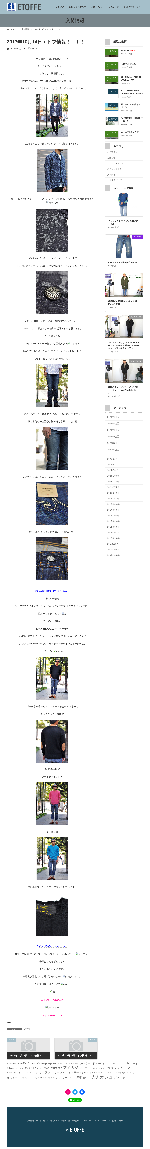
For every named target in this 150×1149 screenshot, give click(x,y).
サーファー (46, 1072)
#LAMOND (23, 1063)
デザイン (24, 1078)
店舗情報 (30, 1121)
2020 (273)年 (113, 493)
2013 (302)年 (113, 532)
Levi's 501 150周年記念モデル (122, 262)
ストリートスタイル (120, 1073)
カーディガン (12, 1073)
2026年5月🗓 (113, 436)
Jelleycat (135, 1064)
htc (129, 1063)
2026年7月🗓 (113, 423)
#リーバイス (101, 1064)
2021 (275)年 (113, 487)
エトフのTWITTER (52, 1015)
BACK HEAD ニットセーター (52, 946)
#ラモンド (89, 1063)
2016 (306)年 (113, 515)
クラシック (34, 1073)
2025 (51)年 (112, 464)
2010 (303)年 (113, 549)
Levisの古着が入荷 (130, 132)
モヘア (58, 1078)
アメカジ (70, 1068)
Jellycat (10, 1068)
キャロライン (23, 1073)
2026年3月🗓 (113, 450)
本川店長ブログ (114, 180)
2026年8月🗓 (113, 417)
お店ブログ (112, 152)
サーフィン (61, 1072)
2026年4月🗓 (113, 443)
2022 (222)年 (113, 481)
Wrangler (128, 50)
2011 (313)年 (113, 544)
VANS (46, 1068)
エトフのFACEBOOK (52, 1000)
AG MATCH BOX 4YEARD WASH (52, 591)
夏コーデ (86, 1078)
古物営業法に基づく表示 (81, 1121)
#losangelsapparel (47, 1063)
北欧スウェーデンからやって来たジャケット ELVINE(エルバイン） (123, 390)
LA (16, 1068)
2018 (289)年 (113, 504)
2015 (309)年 (113, 521)
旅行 (124, 1078)
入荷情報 (26, 1029)
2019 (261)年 (113, 498)
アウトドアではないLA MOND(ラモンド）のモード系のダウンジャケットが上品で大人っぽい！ (123, 345)
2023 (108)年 (113, 476)
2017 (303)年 (113, 510)
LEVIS (27, 1068)
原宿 (79, 1077)
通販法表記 (65, 1121)
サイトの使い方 (42, 1121)
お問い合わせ (117, 1121)
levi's (21, 1068)
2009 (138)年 (113, 555)
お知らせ (111, 157)
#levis (33, 1063)
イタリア (102, 1068)
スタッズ (107, 1073)
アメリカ (85, 1068)
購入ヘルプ (54, 1121)
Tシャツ (40, 1068)
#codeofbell (11, 1064)
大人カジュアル (106, 1077)
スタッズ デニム (128, 63)
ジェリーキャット (115, 163)
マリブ (51, 1078)
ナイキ (43, 1078)
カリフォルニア (119, 1068)
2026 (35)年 (112, 459)
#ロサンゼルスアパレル (116, 1064)
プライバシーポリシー (101, 1121)
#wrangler (79, 1063)
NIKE (33, 1068)
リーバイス (68, 1077)
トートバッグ (34, 1078)
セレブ (132, 1073)
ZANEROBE (56, 1068)
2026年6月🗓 (113, 430)
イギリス (94, 1068)
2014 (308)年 (113, 527)
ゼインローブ (13, 1078)
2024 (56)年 (112, 470)
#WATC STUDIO (66, 1063)
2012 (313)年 (113, 538)
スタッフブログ (114, 169)
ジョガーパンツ (96, 1073)
